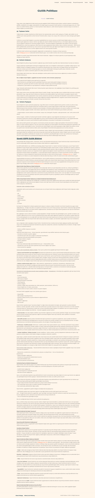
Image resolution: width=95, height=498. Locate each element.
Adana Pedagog (19, 495)
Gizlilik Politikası (63, 495)
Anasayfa (43, 18)
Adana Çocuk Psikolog (29, 495)
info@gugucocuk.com (25, 52)
